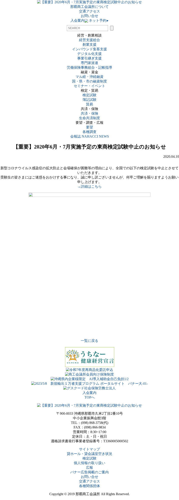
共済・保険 (89, 113)
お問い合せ (89, 16)
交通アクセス (89, 11)
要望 (89, 127)
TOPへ (89, 397)
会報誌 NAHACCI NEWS (89, 136)
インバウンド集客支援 (89, 49)
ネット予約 (98, 20)
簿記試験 (89, 99)
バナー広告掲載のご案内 (89, 472)
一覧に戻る (89, 341)
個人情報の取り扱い (89, 463)
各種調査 (91, 132)
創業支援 (89, 44)
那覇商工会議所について (89, 7)
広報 (89, 467)
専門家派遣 (89, 63)
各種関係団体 (89, 486)
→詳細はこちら (89, 186)
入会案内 (77, 20)
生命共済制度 (89, 118)
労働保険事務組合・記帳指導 (89, 67)
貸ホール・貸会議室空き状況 (89, 454)
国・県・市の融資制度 (89, 81)
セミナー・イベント (89, 86)
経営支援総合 (89, 40)
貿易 (89, 104)
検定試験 (89, 95)
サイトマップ (89, 449)
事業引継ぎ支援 (89, 58)
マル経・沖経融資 (89, 77)
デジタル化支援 (89, 54)
